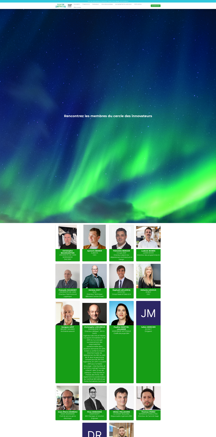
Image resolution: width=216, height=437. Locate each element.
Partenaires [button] (95, 4)
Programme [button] (86, 4)
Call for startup (137, 4)
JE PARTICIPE (155, 5)
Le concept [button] (76, 4)
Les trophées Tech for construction (123, 4)
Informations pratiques (107, 4)
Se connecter (78, 7)
